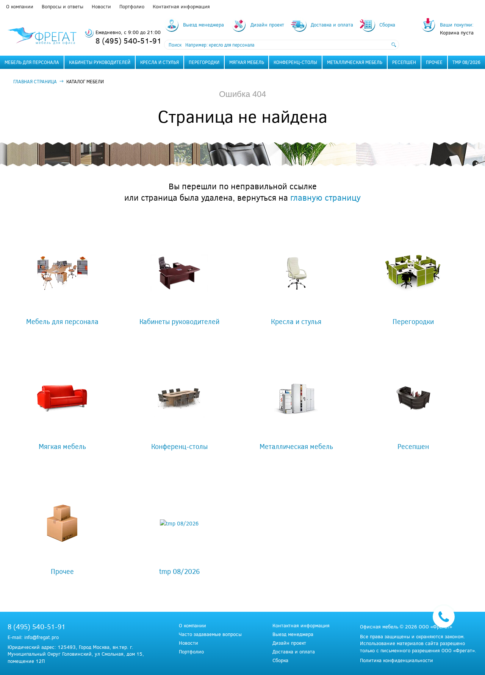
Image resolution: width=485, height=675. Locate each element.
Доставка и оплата (293, 651)
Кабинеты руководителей (99, 62)
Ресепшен (404, 62)
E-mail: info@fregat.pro (33, 637)
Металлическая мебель (354, 62)
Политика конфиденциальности (396, 660)
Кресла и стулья (159, 62)
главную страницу (325, 197)
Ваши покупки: (457, 25)
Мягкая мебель (246, 62)
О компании (19, 6)
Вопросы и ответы (62, 6)
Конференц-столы (295, 62)
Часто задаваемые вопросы (210, 634)
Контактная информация (181, 6)
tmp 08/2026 (466, 62)
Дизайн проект (289, 643)
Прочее (434, 62)
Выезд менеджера (292, 634)
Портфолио (131, 6)
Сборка (280, 660)
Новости (101, 6)
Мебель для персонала (32, 62)
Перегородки (204, 62)
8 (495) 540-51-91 (128, 40)
